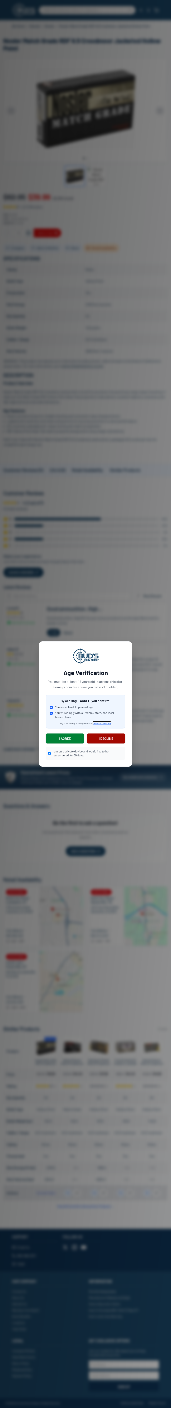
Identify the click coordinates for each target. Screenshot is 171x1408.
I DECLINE (106, 738)
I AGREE (65, 738)
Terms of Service (102, 723)
